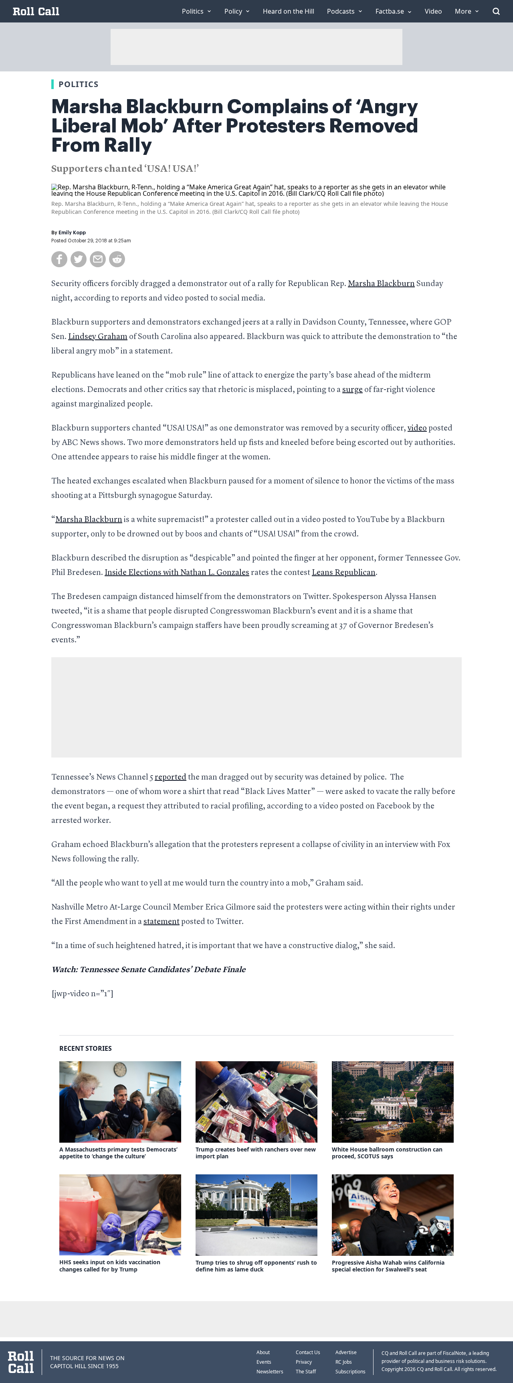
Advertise (346, 1352)
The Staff (306, 1371)
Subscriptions (350, 1371)
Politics (79, 84)
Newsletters (269, 1371)
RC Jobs (343, 1362)
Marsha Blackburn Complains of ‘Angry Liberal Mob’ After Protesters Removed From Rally (234, 126)
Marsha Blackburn (381, 284)
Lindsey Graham (97, 337)
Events (263, 1362)
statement (161, 922)
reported (170, 778)
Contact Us (308, 1352)
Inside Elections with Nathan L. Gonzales (177, 573)
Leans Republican (344, 573)
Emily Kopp (72, 232)
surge (352, 390)
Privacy (304, 1362)
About (263, 1352)
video (417, 428)
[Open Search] (496, 11)
